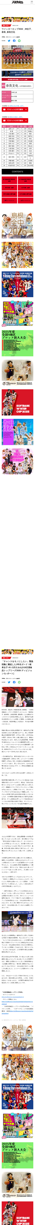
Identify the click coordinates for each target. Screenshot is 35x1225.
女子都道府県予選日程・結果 (25, 180)
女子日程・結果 (25, 187)
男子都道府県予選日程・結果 (9, 180)
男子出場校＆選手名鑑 (9, 194)
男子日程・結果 (9, 187)
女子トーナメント (25, 200)
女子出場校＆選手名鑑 (26, 194)
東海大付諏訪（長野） (16, 117)
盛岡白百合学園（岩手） (17, 106)
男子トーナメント (9, 200)
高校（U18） (6, 25)
